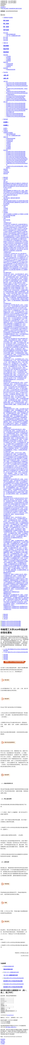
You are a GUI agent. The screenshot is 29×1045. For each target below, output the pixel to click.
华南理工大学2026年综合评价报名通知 (15, 99)
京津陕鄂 (8, 59)
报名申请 (6, 49)
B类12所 (5, 78)
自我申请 (8, 66)
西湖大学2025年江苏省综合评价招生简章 (16, 100)
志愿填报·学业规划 (8, 132)
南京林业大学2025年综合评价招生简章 (15, 110)
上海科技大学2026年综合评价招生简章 (15, 91)
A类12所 (5, 75)
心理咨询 (5, 170)
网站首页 (5, 177)
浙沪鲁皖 (8, 57)
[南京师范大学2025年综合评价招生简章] (13, 978)
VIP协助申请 (9, 65)
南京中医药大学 (10, 112)
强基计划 (5, 137)
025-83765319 (10, 1015)
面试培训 (5, 173)
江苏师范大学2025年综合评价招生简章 (15, 116)
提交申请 (3, 1012)
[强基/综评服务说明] (8, 966)
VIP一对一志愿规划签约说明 (13, 35)
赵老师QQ (3, 7)
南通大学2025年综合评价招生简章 (14, 115)
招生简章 (6, 46)
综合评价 (5, 150)
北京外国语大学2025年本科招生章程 (15, 97)
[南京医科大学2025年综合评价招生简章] (13, 984)
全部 (4, 180)
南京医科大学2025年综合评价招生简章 (15, 104)
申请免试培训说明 (10, 69)
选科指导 (5, 169)
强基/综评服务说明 (10, 34)
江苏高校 (8, 56)
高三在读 (6, 20)
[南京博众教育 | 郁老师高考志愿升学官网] (14, 8)
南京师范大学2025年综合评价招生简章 (15, 103)
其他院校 (8, 60)
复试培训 (6, 52)
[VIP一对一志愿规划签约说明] (11, 972)
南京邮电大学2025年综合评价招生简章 (15, 106)
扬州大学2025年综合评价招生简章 (14, 113)
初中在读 (6, 30)
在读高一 (6, 122)
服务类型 (5, 615)
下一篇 (15, 652)
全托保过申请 (9, 63)
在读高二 (6, 125)
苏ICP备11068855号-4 (10, 1027)
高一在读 (6, 26)
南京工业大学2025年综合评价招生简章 (15, 107)
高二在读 (6, 23)
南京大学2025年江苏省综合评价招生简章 (16, 82)
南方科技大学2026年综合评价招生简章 (15, 96)
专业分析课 (6, 172)
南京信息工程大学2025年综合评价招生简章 (17, 109)
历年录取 (5, 659)
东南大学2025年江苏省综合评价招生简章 (16, 84)
